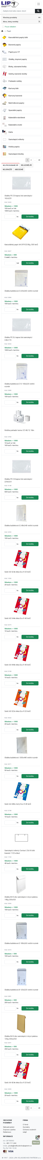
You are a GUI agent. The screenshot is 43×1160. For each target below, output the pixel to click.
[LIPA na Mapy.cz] (36, 1142)
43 (39, 160)
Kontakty (26, 1127)
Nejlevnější (26, 165)
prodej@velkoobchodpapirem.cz (20, 1146)
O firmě (25, 1125)
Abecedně (19, 169)
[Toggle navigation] (39, 4)
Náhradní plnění (8, 1127)
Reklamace (7, 1132)
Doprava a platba (9, 1130)
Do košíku (30, 217)
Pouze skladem (10, 27)
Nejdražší (7, 169)
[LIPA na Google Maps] (36, 1137)
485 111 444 (11, 1143)
